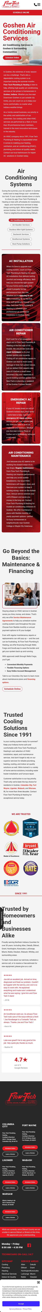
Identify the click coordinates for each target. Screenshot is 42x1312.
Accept (21, 1304)
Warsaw (32, 788)
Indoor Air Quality (9, 1277)
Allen (23, 1264)
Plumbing (6, 1268)
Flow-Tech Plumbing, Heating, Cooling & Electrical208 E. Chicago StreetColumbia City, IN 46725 (10, 1137)
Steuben (33, 1277)
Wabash (21, 788)
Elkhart (24, 1268)
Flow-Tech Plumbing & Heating (16, 85)
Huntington (25, 1271)
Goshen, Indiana (10, 94)
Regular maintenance (25, 468)
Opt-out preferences (15, 1309)
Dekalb (33, 1264)
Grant (32, 1268)
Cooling (5, 1264)
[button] (38, 1282)
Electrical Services (9, 1274)
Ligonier (13, 788)
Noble (23, 1277)
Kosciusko (34, 1271)
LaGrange (25, 1274)
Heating (5, 1271)
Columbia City (26, 785)
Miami (32, 1274)
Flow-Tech (5, 1167)
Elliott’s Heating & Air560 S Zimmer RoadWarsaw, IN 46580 (8, 1203)
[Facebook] (29, 1245)
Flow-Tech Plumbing (28, 1132)
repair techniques (13, 352)
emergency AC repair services (19, 418)
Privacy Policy (27, 1309)
